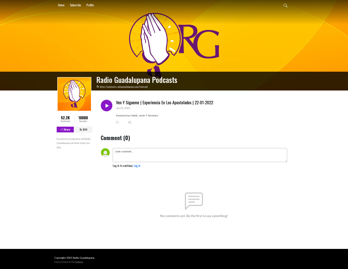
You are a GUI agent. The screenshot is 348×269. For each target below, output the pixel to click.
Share (67, 129)
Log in (137, 165)
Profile (90, 5)
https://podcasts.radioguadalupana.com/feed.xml (124, 87)
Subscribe (75, 5)
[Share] (130, 122)
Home (61, 5)
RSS (85, 129)
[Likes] (118, 122)
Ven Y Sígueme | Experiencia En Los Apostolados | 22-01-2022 (164, 102)
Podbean (79, 261)
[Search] (285, 5)
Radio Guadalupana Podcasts (136, 79)
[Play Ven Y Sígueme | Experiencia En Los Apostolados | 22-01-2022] (106, 105)
